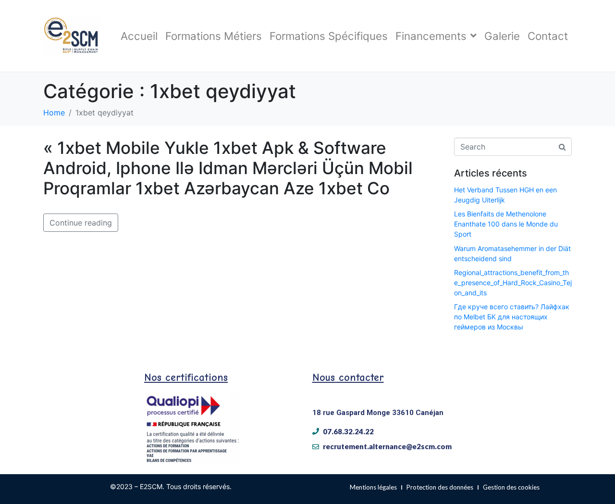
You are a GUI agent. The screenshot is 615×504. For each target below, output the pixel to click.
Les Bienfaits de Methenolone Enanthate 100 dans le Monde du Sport (506, 224)
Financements (431, 35)
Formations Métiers (213, 35)
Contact (548, 35)
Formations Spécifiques (329, 35)
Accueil (139, 35)
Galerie (502, 35)
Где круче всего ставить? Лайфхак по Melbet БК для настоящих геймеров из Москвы (511, 316)
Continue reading (80, 222)
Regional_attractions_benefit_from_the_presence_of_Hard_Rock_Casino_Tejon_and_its (513, 282)
